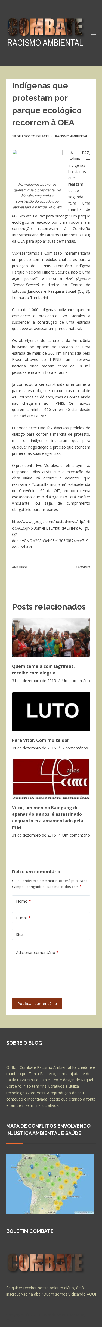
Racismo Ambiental (71, 136)
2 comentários (75, 748)
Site (19, 934)
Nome (23, 901)
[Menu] (93, 32)
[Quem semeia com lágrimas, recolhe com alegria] (51, 637)
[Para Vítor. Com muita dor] (51, 711)
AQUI (91, 1294)
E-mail (23, 917)
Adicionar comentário (37, 952)
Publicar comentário (37, 1003)
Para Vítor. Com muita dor (40, 740)
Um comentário (76, 680)
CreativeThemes (22, 1320)
